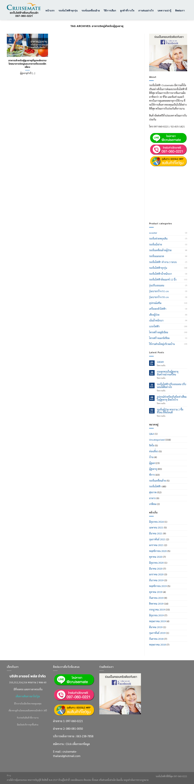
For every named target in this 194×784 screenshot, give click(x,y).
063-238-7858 (84, 736)
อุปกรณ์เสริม (155, 303)
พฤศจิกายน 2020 (158, 551)
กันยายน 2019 (156, 597)
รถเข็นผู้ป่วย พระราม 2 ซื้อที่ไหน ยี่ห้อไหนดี (170, 411)
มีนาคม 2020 (155, 568)
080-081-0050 (170, 177)
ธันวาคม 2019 (156, 580)
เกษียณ (152, 504)
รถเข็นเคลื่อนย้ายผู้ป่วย (160, 250)
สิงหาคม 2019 (156, 603)
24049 (160, 361)
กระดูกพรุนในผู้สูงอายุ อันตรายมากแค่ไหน (167, 373)
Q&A (151, 433)
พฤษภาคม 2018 (157, 644)
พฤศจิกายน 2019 (158, 586)
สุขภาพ (153, 492)
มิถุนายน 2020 (156, 562)
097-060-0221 (170, 169)
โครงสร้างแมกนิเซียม (159, 338)
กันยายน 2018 (156, 638)
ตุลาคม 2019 (155, 591)
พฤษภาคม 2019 (157, 621)
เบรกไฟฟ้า (154, 326)
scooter (153, 232)
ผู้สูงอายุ (153, 468)
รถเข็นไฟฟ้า (155, 486)
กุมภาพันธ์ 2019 (157, 632)
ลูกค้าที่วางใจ (127, 10)
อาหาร (152, 498)
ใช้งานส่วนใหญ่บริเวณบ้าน (162, 344)
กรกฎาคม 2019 (157, 609)
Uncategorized (157, 439)
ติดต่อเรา (180, 10)
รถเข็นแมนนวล (156, 256)
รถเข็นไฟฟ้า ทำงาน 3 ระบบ (163, 262)
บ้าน (151, 457)
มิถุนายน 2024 (156, 521)
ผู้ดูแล (152, 463)
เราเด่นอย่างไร (146, 10)
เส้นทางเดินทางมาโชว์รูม (28, 696)
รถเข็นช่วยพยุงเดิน (158, 238)
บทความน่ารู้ (164, 10)
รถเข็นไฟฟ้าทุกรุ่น (68, 10)
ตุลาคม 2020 (155, 556)
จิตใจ (151, 445)
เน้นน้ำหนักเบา (156, 320)
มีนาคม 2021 (155, 533)
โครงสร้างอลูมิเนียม (158, 332)
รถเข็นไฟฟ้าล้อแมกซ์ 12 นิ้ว (162, 279)
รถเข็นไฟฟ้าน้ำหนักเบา (160, 273)
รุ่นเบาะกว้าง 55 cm (159, 297)
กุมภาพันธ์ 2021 (157, 539)
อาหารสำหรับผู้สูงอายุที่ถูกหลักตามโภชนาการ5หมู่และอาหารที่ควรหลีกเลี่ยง (27, 64)
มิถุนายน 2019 (156, 615)
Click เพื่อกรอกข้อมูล (174, 196)
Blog (9, 775)
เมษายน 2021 (156, 527)
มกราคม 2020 (156, 574)
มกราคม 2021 (156, 545)
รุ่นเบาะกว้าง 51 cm (159, 291)
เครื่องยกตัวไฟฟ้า (157, 308)
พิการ (152, 474)
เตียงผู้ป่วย (154, 314)
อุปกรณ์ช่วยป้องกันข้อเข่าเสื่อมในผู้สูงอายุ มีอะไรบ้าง (172, 398)
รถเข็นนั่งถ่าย (155, 244)
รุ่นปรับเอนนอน (156, 285)
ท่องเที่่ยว (153, 451)
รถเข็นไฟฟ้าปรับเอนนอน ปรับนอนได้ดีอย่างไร (171, 385)
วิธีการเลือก (110, 10)
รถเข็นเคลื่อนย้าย (91, 10)
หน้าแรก (50, 10)
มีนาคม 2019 (155, 627)
